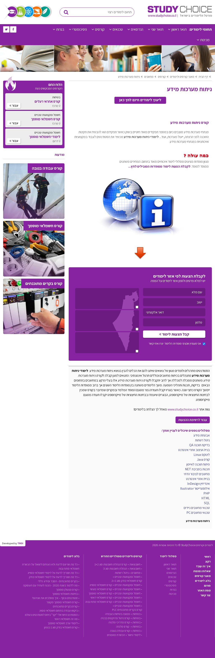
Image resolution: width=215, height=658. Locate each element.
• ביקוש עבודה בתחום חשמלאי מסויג (59, 610)
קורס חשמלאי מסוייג (101, 585)
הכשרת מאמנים (116, 635)
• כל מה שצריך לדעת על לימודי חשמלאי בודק (54, 577)
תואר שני (157, 29)
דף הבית (203, 77)
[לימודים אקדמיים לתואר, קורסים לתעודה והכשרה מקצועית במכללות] (180, 16)
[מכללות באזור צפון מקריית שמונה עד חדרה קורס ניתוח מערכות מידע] (107, 298)
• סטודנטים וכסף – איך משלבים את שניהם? (55, 598)
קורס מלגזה (123, 626)
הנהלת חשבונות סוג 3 (115, 568)
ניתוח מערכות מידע (129, 77)
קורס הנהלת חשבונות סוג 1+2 (110, 564)
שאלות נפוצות (202, 571)
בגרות (60, 29)
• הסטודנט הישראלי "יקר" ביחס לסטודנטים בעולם (52, 615)
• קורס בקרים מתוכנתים (66, 606)
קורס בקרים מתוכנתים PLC (127, 610)
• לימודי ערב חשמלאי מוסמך (63, 623)
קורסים (100, 29)
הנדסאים (137, 29)
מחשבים (148, 77)
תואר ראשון (179, 29)
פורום (207, 585)
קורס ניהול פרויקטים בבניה (115, 618)
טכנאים (118, 29)
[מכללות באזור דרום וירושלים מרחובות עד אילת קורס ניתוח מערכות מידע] (107, 342)
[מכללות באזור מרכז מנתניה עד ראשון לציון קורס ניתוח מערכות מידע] (107, 320)
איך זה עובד (203, 566)
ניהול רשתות (122, 573)
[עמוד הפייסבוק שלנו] (13, 29)
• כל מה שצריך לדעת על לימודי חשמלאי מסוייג (53, 573)
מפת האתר (204, 590)
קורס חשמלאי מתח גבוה (98, 602)
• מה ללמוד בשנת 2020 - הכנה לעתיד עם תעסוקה (51, 585)
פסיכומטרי (79, 29)
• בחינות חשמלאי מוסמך (65, 594)
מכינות (205, 39)
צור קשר (206, 595)
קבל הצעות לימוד (175, 334)
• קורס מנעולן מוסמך (67, 589)
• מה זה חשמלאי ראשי (67, 619)
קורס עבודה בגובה (120, 631)
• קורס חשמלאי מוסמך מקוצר (62, 602)
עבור (14, 105)
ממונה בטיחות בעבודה (117, 614)
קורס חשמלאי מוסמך (100, 593)
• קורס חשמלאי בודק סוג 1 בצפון (61, 627)
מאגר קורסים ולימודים (182, 77)
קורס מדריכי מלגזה (119, 622)
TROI (20, 543)
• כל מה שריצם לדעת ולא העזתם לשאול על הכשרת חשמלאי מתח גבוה (50, 566)
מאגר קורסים (203, 576)
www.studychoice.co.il (183, 409)
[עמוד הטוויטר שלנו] (6, 29)
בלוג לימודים (203, 581)
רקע (208, 561)
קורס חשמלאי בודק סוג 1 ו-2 (126, 581)
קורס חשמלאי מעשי (101, 589)
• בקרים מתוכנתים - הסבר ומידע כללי (58, 581)
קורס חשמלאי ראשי (101, 597)
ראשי (207, 556)
